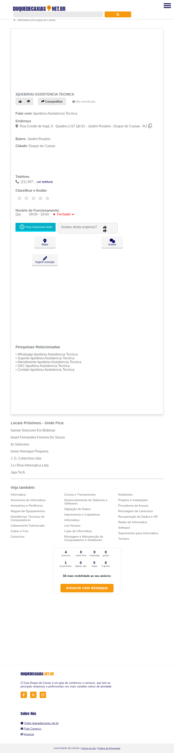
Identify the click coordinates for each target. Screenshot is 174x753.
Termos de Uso (88, 748)
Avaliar (112, 244)
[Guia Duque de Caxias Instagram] (44, 695)
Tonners (123, 538)
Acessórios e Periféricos (27, 505)
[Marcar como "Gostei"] (21, 101)
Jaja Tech (18, 472)
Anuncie (29, 734)
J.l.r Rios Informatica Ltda (30, 465)
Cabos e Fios (19, 531)
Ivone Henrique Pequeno (29, 451)
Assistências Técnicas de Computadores (27, 518)
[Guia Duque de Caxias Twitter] (34, 695)
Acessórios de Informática (28, 500)
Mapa (45, 244)
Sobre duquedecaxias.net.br (41, 723)
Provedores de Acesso (133, 505)
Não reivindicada (85, 101)
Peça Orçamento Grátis (38, 227)
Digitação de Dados (77, 509)
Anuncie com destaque (87, 588)
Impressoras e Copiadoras (82, 514)
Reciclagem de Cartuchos (135, 511)
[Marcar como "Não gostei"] (29, 101)
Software (124, 527)
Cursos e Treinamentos (80, 494)
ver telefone (45, 182)
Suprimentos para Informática (138, 533)
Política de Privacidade (109, 748)
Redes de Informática (132, 522)
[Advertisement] (85, 60)
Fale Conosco (32, 728)
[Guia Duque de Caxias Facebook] (25, 695)
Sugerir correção (45, 262)
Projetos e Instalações (133, 500)
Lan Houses (72, 525)
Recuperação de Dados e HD (138, 516)
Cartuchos (17, 536)
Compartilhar (53, 101)
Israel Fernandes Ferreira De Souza (38, 437)
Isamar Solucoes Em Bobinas (33, 430)
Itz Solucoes (20, 444)
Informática (18, 494)
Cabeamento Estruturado (28, 525)
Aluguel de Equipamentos (28, 511)
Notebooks (125, 494)
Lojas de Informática (78, 531)
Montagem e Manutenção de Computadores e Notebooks (83, 538)
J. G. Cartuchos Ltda (26, 458)
